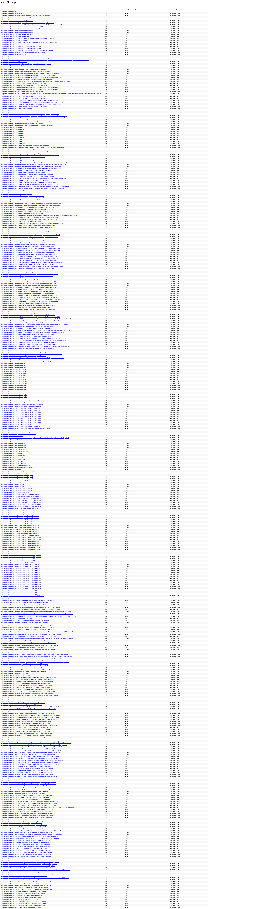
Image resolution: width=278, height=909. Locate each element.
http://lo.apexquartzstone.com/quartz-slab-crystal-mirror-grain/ (17, 424)
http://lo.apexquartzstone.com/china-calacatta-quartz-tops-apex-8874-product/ (22, 48)
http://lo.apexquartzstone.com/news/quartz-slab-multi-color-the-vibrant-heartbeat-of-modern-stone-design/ (29, 182)
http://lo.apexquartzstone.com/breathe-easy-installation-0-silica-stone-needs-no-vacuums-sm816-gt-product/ (30, 695)
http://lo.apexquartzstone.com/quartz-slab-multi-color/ (15, 430)
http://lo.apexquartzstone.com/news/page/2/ (12, 127)
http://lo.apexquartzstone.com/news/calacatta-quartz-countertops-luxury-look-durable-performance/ (27, 313)
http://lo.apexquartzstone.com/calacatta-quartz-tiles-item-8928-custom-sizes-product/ (23, 891)
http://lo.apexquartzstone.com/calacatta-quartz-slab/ (15, 36)
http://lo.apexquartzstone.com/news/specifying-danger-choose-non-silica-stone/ (22, 213)
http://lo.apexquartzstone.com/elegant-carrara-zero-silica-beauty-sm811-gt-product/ (23, 793)
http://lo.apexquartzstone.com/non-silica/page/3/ (13, 486)
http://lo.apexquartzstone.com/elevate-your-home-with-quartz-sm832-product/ (21, 823)
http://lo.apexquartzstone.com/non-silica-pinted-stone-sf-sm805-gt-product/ (21, 574)
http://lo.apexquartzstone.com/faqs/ (10, 67)
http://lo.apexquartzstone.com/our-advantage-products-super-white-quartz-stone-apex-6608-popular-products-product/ (32, 358)
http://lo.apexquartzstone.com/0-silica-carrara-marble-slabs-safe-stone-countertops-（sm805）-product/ (28, 709)
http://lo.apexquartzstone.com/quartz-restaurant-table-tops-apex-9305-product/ (22, 404)
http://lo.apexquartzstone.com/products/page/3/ (13, 365)
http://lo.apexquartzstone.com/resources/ (12, 436)
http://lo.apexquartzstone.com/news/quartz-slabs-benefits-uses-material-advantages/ (23, 119)
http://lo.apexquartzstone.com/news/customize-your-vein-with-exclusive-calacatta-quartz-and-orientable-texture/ (30, 240)
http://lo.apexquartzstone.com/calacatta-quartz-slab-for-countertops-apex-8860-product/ (24, 26)
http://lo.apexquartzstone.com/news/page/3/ (12, 129)
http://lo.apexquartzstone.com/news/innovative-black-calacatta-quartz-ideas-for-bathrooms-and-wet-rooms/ (29, 270)
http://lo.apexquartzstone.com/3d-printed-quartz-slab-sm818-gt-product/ (20, 529)
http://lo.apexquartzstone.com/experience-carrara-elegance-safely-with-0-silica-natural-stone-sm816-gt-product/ (30, 764)
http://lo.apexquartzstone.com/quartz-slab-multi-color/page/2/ (17, 432)
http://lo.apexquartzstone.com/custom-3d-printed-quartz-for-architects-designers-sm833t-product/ (27, 815)
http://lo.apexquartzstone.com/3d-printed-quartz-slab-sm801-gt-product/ (20, 562)
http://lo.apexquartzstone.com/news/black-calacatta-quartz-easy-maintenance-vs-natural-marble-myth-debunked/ (31, 277)
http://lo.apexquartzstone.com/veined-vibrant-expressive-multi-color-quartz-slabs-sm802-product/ (27, 867)
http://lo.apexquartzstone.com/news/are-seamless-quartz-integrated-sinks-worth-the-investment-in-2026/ (29, 285)
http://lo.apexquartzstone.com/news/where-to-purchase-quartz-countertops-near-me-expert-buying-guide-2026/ (30, 248)
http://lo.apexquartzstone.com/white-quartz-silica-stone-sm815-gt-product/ (20, 699)
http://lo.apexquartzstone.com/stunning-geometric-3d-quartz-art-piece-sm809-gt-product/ (24, 664)
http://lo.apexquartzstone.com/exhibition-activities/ (14, 62)
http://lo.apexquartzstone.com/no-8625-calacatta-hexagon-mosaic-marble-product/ (23, 905)
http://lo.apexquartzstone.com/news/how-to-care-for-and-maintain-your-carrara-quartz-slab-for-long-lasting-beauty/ (31, 350)
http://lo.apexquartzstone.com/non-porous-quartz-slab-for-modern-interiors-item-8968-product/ (26, 885)
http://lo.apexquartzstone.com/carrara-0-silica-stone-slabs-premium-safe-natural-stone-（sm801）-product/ (29, 725)
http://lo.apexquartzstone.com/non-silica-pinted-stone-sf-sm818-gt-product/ (21, 590)
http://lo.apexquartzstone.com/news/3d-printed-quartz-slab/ (16, 194)
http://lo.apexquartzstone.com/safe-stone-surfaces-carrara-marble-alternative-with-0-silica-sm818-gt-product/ (30, 756)
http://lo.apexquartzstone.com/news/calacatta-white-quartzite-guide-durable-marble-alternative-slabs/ (27, 264)
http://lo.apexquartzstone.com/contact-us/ (12, 56)
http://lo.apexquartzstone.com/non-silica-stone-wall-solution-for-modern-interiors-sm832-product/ (26, 854)
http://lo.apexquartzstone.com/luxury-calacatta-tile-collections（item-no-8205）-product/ (24, 622)
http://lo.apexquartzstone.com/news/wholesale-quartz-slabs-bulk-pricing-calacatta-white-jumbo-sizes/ (28, 244)
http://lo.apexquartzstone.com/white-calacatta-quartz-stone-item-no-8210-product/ (22, 596)
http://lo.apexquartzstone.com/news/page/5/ (12, 133)
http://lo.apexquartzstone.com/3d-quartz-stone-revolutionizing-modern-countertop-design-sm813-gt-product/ (29, 677)
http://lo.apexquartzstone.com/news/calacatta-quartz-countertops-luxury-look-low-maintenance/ (26, 328)
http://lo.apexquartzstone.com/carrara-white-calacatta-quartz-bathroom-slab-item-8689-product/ (26, 889)
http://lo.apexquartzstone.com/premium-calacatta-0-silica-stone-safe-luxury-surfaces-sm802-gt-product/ (28, 782)
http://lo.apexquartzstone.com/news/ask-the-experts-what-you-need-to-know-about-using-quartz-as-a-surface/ (30, 104)
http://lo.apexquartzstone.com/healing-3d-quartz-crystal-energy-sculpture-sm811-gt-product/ (25, 669)
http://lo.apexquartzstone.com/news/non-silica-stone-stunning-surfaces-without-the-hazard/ (25, 145)
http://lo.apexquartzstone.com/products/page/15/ (14, 389)
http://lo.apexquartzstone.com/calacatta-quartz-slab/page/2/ (17, 30)
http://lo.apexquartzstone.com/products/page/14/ (14, 387)
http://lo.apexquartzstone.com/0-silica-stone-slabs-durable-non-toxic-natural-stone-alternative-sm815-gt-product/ (31, 750)
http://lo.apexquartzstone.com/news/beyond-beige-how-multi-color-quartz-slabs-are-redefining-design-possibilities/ (31, 203)
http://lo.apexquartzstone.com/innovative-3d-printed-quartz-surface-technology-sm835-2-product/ (27, 817)
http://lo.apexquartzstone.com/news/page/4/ (12, 131)
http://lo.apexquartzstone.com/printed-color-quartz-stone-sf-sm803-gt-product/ (22, 537)
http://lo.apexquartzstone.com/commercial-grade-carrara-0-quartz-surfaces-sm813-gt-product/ (26, 723)
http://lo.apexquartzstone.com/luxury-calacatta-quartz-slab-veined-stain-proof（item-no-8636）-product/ (28, 643)
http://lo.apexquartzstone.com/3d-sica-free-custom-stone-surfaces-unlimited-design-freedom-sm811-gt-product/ (30, 737)
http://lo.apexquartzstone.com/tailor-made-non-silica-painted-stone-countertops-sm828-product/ (26, 856)
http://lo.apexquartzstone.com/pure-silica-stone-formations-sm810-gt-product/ (21, 705)
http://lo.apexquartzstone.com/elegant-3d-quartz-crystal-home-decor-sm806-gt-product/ (24, 665)
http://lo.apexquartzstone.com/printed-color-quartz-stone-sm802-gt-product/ (21, 494)
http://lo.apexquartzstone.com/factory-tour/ (12, 65)
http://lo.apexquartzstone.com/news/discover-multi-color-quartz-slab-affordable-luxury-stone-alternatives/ (29, 219)
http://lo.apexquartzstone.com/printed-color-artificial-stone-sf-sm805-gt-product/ (22, 500)
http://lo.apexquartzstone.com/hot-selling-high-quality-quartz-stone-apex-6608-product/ (24, 83)
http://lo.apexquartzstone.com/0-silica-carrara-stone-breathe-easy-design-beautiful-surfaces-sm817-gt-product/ (30, 758)
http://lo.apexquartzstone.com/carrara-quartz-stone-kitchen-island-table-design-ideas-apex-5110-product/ (29, 42)
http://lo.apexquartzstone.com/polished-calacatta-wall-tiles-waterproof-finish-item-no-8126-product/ (27, 768)
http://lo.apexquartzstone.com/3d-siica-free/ (12, 457)
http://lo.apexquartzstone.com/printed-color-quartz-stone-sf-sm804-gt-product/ (22, 539)
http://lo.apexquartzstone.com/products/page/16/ (14, 391)
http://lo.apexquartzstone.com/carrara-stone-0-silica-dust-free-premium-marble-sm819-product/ (26, 735)
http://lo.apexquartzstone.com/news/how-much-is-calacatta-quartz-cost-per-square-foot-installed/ (27, 289)
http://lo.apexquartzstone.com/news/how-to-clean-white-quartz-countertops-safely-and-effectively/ (27, 227)
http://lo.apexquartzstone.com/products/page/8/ (13, 371)
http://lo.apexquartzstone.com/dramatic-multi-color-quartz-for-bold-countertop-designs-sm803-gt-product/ (29, 864)
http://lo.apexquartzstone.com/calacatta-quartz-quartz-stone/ (17, 618)
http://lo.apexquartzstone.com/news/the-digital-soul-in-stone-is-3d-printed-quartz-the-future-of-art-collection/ (29, 258)
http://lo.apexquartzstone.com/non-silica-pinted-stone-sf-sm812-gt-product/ (21, 582)
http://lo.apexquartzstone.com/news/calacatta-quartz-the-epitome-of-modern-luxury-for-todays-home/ (28, 192)
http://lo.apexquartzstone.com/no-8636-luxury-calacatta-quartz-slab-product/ (21, 897)
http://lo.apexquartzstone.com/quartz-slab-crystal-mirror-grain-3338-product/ (21, 422)
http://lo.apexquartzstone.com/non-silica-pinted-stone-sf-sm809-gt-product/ (21, 578)
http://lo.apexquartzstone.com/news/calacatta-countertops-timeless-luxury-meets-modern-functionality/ (28, 176)
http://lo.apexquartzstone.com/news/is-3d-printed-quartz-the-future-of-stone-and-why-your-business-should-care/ (31, 166)
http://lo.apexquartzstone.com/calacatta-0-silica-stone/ (15, 465)
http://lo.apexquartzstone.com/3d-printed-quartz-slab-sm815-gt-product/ (20, 523)
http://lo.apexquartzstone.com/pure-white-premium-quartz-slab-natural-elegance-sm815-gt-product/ (27, 772)
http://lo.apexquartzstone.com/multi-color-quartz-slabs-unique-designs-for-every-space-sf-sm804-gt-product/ (30, 862)
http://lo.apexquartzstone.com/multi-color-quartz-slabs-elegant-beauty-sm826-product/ (24, 821)
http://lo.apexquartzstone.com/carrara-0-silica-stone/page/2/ (17, 675)
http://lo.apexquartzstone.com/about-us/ (11, 13)
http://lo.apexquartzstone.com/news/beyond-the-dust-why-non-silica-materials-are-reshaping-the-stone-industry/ (30, 184)
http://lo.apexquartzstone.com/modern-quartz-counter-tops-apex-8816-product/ (22, 91)
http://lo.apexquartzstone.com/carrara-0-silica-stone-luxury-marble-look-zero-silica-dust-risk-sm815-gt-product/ (30, 762)
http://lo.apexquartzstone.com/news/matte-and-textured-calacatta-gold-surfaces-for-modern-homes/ (27, 279)
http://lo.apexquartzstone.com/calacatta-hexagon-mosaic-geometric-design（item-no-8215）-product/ (28, 647)
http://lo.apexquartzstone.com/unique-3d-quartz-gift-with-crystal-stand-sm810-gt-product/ (24, 667)
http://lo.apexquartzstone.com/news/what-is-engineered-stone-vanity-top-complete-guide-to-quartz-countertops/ (30, 299)
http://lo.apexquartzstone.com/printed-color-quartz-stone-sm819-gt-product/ (21, 558)
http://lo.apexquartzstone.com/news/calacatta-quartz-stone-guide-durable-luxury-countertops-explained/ (28, 233)
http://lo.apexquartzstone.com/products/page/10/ (14, 383)
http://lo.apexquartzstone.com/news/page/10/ (13, 143)
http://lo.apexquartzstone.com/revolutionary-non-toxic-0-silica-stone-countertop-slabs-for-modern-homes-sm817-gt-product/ (34, 745)
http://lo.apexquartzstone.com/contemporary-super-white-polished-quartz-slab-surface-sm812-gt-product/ (29, 780)
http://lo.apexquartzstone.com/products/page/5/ (13, 369)
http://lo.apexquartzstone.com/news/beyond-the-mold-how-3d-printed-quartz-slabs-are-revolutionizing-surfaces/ (30, 153)
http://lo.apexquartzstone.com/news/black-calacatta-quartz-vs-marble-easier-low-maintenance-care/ (27, 293)
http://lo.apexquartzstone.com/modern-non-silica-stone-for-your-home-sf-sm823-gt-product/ (25, 844)
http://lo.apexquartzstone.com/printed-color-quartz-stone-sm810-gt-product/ (21, 543)
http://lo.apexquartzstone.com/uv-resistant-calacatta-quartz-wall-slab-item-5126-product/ (24, 887)
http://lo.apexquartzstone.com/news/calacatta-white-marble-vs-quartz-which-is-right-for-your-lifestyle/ (28, 348)
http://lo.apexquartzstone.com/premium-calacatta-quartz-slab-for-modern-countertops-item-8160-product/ (29, 874)
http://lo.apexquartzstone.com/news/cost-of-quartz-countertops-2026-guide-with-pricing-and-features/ (28, 252)
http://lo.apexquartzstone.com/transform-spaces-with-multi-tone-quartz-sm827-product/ (24, 825)
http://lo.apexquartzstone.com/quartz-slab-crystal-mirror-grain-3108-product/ (21, 412)
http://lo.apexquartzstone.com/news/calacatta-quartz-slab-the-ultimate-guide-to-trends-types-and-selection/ (29, 217)
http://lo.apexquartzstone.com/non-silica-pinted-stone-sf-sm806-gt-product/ (21, 576)
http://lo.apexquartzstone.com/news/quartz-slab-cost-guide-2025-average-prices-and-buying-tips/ (27, 229)
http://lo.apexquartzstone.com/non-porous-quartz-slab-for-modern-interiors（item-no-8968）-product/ (28, 625)
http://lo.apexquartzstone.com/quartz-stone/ (12, 461)
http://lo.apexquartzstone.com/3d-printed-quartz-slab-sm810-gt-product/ (20, 518)
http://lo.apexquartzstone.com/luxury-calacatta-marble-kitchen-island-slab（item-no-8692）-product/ (27, 600)
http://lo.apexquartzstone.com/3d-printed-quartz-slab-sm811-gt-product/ (20, 516)
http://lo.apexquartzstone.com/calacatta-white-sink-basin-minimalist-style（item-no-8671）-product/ (27, 652)
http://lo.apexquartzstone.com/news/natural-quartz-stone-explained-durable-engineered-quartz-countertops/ (29, 301)
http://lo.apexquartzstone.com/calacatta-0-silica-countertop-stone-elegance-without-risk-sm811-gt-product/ (29, 789)
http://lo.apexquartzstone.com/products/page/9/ (13, 377)
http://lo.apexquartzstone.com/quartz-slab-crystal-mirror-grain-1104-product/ (21, 406)
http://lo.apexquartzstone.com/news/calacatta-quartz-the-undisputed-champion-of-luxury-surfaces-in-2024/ (29, 207)
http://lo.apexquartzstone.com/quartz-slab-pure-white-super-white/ (18, 434)
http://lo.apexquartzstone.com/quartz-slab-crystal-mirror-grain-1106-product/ (21, 408)
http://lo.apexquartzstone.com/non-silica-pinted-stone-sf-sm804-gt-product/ (21, 572)
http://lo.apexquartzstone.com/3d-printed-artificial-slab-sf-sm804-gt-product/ (21, 498)
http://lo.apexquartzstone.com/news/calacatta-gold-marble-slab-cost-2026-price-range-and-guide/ (27, 326)
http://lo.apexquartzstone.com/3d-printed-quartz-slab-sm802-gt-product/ (20, 508)
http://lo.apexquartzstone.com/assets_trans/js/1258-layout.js (17, 21)
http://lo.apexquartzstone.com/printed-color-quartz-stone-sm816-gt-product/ (21, 553)
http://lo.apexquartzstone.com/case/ (10, 44)
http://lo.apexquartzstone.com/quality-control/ (13, 402)
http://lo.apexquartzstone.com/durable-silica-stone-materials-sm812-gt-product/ (22, 701)
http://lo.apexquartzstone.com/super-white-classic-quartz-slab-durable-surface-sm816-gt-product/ (27, 774)
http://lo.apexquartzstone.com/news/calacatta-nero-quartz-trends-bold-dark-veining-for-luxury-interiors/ (28, 268)
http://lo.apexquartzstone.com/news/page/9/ (12, 141)
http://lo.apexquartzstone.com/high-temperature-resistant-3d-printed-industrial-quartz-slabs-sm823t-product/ (29, 805)
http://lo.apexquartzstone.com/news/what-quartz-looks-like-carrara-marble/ (21, 221)
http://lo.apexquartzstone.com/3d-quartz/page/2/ (13, 455)
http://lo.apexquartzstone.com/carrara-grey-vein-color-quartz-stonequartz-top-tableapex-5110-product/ (28, 38)
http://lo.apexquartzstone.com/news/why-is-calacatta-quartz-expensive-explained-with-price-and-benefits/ (29, 260)
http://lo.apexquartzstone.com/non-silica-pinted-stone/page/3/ (17, 490)
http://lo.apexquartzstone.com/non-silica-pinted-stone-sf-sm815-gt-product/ (21, 586)
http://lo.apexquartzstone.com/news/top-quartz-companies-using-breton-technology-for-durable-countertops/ (29, 237)
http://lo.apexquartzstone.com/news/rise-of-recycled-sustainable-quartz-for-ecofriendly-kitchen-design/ (28, 305)
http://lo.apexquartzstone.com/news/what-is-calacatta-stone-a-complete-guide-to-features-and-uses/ (27, 303)
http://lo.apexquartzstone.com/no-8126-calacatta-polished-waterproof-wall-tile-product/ (24, 903)
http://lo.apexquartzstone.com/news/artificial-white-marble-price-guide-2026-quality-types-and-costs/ (27, 246)
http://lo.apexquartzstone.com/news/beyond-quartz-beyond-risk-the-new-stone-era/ (23, 172)
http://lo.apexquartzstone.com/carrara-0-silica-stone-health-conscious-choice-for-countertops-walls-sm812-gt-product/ (32, 760)
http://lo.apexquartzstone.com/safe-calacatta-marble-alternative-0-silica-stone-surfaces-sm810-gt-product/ (29, 787)
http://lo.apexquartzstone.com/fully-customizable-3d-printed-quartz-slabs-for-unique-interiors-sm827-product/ (30, 838)
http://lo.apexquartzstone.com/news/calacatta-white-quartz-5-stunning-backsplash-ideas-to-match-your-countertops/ (32, 322)
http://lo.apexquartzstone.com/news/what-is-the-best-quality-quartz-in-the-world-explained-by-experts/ (28, 315)
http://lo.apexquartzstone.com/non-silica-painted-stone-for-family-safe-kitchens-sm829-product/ (26, 850)
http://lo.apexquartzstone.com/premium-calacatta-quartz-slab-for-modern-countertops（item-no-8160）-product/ (30, 607)
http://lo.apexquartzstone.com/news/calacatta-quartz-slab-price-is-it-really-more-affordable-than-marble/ (28, 342)
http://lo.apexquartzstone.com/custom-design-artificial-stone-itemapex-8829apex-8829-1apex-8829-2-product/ (30, 58)
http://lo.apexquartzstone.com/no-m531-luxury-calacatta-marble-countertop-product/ (23, 901)
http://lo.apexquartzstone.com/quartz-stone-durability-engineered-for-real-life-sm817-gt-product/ (26, 683)
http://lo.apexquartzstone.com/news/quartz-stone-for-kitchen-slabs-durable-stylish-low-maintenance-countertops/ (31, 250)
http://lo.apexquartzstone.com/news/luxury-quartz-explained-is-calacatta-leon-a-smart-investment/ (27, 276)
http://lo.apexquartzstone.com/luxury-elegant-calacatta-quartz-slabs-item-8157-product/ (24, 876)
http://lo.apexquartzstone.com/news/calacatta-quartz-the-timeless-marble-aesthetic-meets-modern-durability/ (30, 256)
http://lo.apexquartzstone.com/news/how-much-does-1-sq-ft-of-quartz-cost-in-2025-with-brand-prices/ (28, 242)
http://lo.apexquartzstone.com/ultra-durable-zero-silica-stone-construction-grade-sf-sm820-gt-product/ (28, 689)
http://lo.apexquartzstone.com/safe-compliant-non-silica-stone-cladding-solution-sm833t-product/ (26, 852)
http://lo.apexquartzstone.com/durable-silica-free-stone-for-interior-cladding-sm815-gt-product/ (26, 721)
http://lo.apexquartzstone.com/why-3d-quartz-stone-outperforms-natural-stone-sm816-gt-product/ (27, 681)
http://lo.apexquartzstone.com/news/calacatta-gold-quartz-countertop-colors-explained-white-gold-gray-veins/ (30, 297)
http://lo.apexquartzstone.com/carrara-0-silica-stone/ (15, 673)
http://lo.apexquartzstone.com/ (9, 11)
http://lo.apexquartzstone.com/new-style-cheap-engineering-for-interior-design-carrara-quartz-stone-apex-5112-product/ (33, 102)
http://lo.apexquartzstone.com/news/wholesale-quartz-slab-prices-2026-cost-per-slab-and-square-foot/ (28, 334)
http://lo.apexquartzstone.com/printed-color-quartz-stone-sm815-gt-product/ (21, 551)
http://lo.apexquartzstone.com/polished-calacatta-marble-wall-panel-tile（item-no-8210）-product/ (26, 598)
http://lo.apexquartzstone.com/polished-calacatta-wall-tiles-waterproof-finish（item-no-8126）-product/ (28, 649)
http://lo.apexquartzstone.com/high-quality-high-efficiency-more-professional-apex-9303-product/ (26, 79)
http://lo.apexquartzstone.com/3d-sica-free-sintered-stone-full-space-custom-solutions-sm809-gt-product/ (29, 754)
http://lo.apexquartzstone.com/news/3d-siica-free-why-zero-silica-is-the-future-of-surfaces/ (25, 180)
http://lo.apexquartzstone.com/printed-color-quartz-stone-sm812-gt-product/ (21, 547)
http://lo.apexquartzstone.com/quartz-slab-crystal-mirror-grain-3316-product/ (21, 414)
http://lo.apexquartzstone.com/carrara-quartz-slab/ (14, 40)
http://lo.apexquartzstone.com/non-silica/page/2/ (13, 484)
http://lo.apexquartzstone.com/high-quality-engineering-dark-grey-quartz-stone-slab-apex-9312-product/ (28, 75)
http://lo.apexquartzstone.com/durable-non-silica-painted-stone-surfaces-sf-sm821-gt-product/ (26, 840)
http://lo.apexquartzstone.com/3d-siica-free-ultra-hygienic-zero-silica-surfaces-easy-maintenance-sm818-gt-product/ (32, 741)
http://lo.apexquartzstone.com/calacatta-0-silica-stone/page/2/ (17, 467)
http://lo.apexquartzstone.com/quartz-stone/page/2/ (14, 463)
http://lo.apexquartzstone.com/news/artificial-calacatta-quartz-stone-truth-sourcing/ (23, 157)
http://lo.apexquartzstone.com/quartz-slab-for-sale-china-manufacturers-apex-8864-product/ (25, 428)
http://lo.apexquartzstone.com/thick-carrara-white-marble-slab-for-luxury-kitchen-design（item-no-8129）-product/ (31, 634)
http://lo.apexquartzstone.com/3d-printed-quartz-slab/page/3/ (17, 477)
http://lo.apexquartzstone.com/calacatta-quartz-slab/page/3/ (17, 32)
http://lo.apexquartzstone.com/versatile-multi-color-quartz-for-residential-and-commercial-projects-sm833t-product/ (31, 834)
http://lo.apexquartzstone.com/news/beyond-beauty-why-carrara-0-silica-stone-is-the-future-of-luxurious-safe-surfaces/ (32, 147)
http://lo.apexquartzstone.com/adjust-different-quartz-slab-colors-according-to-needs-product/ (26, 15)
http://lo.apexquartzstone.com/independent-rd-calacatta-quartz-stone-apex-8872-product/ (24, 85)
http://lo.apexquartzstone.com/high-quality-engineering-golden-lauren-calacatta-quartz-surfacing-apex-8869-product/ (31, 77)
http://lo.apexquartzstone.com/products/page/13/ (14, 385)
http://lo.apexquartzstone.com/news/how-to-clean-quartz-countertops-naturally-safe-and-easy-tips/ (27, 291)
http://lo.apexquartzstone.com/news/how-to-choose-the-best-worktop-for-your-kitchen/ (24, 106)
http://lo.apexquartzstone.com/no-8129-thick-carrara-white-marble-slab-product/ (22, 895)
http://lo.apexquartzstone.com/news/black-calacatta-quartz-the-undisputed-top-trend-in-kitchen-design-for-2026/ (30, 317)
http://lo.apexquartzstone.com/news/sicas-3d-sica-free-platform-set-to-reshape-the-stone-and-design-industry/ (30, 205)
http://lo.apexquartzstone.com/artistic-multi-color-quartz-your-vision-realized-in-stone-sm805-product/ (28, 866)
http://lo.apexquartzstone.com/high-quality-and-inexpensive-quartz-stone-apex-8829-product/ (25, 71)
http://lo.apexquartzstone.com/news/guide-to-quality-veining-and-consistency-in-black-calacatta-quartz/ (28, 281)
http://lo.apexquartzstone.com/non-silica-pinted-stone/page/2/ (17, 488)
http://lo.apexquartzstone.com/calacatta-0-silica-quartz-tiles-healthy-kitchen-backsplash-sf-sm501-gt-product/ (30, 717)
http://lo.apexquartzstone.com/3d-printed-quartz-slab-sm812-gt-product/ (20, 519)
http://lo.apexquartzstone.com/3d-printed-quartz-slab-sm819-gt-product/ (20, 531)
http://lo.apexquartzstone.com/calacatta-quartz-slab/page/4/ (17, 34)
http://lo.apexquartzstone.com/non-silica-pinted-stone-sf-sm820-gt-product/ (21, 594)
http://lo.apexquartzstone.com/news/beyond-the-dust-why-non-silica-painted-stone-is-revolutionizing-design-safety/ (31, 168)
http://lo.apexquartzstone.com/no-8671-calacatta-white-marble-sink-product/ (21, 907)
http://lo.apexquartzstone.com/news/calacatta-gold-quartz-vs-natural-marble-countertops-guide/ (26, 336)
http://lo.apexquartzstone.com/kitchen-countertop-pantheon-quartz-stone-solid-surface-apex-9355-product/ (29, 89)
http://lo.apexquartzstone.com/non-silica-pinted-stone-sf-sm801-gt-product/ (21, 566)
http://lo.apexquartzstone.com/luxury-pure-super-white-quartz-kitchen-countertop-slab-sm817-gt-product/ (29, 776)
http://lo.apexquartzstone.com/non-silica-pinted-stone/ (15, 492)
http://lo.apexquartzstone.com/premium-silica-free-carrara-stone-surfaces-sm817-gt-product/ (25, 729)
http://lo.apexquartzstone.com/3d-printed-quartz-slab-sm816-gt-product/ (20, 525)
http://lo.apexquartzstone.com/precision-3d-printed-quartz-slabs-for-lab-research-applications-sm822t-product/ (30, 801)
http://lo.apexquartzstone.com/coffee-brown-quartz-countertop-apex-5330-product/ (23, 52)
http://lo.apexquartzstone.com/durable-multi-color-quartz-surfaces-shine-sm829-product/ (24, 828)
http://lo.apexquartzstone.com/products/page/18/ (14, 395)
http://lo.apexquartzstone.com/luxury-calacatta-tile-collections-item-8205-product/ (22, 883)
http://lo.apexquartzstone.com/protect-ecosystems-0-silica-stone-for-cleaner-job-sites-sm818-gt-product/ (29, 691)
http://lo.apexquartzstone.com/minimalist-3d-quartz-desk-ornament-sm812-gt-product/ (23, 671)
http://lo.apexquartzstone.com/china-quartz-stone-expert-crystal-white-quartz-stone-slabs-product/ (27, 50)
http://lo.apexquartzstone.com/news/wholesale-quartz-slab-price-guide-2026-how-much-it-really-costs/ (28, 272)
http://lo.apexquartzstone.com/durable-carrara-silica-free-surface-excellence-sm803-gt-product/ (26, 795)
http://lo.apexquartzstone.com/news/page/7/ (12, 137)
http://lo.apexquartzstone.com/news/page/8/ (12, 139)
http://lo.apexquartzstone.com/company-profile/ (13, 54)
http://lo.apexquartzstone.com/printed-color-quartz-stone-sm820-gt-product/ (21, 560)
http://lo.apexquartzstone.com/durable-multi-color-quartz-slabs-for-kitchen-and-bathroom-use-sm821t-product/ (30, 836)
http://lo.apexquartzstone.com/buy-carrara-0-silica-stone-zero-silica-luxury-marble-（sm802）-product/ (28, 713)
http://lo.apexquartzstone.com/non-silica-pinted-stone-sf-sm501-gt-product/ (21, 564)
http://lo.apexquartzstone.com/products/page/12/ (14, 381)
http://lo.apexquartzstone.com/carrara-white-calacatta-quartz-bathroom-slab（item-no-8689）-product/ (28, 627)
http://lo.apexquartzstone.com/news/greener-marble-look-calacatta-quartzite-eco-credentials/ (25, 307)
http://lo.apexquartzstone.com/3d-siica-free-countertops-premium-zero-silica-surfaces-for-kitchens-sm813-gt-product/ (32, 739)
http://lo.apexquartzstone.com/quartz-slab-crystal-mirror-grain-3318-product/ (21, 416)
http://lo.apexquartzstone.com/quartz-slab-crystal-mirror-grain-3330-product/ (21, 418)
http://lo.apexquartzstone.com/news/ (10, 112)
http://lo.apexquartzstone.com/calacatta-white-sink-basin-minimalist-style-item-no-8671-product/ (26, 766)
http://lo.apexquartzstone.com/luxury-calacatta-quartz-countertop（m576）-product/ (23, 604)
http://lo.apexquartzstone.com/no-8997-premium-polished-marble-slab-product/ (22, 872)
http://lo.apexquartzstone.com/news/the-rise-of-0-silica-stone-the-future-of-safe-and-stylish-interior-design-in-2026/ (31, 354)
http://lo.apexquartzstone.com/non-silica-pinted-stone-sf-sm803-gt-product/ (21, 570)
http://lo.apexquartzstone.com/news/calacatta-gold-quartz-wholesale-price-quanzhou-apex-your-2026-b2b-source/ (31, 338)
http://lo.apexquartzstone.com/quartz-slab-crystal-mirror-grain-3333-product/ (21, 420)
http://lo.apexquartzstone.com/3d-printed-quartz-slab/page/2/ (17, 475)
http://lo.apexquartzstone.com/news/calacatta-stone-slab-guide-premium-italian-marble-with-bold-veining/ (28, 283)
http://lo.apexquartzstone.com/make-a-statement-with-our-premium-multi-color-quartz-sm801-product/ (28, 860)
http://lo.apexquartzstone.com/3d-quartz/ (12, 453)
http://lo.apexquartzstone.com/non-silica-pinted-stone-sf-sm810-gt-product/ (21, 580)
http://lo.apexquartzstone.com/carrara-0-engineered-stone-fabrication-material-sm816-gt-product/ (26, 727)
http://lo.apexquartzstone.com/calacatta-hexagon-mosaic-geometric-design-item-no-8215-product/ (27, 770)
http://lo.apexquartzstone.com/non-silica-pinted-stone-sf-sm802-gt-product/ (21, 568)
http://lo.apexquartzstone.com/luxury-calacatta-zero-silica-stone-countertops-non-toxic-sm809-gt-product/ (29, 719)
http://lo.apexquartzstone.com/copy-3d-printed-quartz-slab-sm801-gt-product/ (21, 473)
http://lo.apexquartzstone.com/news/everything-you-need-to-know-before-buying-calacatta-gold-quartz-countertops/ (31, 320)
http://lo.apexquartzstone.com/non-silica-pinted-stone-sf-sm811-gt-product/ (21, 504)
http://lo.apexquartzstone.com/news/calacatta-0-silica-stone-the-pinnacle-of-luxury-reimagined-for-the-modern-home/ (32, 223)
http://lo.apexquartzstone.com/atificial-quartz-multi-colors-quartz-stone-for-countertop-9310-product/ (27, 23)
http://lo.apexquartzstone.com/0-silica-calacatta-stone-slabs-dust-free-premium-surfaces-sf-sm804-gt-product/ (30, 715)
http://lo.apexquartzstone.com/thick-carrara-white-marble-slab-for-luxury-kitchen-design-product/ (26, 640)
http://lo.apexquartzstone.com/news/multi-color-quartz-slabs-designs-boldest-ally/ (22, 123)
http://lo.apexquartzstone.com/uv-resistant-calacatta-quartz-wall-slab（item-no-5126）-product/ (26, 629)
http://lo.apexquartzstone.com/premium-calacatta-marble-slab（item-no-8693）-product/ (24, 602)
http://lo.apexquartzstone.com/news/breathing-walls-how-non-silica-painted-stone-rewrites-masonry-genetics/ (30, 155)
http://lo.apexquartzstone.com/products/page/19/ (14, 397)
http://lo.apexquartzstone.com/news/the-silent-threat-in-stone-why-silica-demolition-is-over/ (25, 158)
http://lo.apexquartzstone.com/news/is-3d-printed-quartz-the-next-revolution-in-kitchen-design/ (26, 190)
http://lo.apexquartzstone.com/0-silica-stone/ (13, 443)
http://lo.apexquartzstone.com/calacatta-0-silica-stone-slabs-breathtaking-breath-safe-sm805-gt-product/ (28, 784)
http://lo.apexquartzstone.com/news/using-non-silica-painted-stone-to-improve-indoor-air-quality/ (26, 211)
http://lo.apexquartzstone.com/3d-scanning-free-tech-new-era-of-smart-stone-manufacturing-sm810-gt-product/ (30, 752)
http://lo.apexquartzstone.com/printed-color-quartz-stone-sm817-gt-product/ (21, 555)
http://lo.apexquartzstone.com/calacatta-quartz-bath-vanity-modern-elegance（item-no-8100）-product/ (28, 636)
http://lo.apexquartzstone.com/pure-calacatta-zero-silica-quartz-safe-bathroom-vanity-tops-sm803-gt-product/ (30, 711)
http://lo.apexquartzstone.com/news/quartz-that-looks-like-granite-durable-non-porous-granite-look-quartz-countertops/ (32, 266)
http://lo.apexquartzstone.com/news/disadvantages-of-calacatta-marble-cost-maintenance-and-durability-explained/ (31, 262)
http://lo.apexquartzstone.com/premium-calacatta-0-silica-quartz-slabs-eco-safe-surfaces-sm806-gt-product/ (30, 706)
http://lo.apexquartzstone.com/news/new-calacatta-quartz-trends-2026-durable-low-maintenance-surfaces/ (29, 295)
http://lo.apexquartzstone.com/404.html (11, 439)
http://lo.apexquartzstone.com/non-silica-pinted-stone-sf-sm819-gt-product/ (21, 592)
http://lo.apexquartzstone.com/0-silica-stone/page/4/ (14, 449)
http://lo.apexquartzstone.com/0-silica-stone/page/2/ (14, 445)
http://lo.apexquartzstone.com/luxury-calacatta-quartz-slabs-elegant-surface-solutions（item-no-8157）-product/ (31, 609)
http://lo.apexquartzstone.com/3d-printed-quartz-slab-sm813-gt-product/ (20, 521)
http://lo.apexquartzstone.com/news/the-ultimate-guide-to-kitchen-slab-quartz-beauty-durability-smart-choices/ (30, 114)
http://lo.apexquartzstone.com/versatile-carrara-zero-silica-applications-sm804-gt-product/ (25, 797)
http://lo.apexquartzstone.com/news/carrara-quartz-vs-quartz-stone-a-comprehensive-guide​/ (25, 151)
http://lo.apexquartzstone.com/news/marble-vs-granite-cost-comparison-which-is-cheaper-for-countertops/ (29, 254)
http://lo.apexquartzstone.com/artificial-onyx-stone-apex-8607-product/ (19, 19)
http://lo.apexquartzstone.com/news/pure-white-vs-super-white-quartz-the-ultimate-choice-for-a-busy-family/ (29, 209)
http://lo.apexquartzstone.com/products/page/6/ (13, 375)
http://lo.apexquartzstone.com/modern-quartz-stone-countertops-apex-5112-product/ (23, 96)
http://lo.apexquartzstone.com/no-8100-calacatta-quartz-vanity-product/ (20, 899)
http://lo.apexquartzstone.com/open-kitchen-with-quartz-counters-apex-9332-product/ (23, 356)
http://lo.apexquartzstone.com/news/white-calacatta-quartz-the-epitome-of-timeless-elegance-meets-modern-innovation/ (32, 188)
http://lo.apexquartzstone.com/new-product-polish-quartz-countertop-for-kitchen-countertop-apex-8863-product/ (30, 100)
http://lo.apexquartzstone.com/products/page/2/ (13, 363)
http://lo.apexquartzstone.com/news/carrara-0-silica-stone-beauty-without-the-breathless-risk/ (26, 170)
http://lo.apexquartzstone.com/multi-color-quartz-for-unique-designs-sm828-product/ (23, 826)
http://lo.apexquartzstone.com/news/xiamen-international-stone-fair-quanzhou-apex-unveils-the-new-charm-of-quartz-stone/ (33, 340)
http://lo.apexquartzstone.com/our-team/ (11, 359)
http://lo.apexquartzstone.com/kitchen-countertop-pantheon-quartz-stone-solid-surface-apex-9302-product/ (29, 87)
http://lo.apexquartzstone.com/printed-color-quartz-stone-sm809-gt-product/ (21, 541)
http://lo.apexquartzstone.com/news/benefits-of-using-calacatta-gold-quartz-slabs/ (22, 196)
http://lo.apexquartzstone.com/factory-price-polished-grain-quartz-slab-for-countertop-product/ (26, 64)
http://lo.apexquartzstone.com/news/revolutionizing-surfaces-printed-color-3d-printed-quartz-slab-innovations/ (30, 149)
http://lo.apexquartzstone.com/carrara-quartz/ (13, 459)
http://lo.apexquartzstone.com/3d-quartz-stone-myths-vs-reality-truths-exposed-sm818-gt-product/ (27, 685)
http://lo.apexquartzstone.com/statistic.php (12, 469)
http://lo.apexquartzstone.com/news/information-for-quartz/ (16, 108)
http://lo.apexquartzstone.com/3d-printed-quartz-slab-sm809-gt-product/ (20, 514)
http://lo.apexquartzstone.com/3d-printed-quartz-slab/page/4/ (17, 478)
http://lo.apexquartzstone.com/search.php (12, 441)
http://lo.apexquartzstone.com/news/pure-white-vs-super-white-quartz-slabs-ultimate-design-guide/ (27, 174)
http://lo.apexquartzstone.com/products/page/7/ (13, 373)
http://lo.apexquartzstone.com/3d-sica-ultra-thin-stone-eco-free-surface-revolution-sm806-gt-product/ (28, 748)
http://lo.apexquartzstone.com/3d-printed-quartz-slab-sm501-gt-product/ (20, 471)
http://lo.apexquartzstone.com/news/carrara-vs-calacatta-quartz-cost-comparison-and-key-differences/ (28, 287)
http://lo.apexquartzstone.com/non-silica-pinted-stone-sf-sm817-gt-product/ (21, 506)
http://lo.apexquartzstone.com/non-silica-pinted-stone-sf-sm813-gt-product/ (21, 584)
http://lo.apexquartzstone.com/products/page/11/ (14, 379)
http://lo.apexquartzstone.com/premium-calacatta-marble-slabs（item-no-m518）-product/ (25, 620)
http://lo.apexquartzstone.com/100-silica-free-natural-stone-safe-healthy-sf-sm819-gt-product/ (26, 687)
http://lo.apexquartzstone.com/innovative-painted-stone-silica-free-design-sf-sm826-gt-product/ (26, 842)
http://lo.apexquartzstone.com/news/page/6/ (12, 135)
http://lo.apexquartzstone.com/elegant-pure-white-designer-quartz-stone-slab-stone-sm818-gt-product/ (28, 778)
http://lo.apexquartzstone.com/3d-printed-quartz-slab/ (15, 480)
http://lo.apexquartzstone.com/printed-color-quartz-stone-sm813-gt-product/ (21, 549)
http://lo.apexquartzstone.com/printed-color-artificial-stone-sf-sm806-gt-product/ (22, 502)
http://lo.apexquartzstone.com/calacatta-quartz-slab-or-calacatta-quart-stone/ (21, 28)
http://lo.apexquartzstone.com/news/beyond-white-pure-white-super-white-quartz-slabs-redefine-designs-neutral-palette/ (33, 117)
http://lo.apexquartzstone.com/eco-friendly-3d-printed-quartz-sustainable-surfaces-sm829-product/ (27, 811)
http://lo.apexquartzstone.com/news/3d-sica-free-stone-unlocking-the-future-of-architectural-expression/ (28, 160)
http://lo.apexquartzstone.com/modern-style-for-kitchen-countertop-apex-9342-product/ (24, 98)
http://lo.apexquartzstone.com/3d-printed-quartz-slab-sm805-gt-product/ (20, 510)
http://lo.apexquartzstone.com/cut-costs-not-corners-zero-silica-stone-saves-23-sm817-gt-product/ (27, 693)
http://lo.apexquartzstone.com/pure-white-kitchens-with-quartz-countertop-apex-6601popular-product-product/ (30, 400)
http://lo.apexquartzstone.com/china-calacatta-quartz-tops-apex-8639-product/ (22, 46)
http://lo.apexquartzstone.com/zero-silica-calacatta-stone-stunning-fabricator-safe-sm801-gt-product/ (27, 785)
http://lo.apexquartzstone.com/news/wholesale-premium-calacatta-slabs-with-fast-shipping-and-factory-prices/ (30, 231)
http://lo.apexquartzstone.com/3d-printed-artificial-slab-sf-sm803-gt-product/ (21, 496)
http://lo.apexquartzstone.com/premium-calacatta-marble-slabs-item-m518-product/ (23, 879)
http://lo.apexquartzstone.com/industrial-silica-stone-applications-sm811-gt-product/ (23, 703)
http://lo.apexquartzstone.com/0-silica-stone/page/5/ (14, 451)
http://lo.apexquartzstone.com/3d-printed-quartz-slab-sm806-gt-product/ (20, 512)
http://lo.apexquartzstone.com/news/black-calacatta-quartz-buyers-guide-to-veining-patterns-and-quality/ (28, 309)
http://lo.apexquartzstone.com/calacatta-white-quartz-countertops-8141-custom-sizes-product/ (26, 881)
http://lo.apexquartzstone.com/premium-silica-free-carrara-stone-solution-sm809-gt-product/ (25, 799)
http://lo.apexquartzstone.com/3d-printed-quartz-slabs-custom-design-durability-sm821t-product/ (26, 813)
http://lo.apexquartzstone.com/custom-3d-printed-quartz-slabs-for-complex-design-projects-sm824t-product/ (29, 803)
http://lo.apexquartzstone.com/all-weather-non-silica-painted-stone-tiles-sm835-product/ (24, 858)
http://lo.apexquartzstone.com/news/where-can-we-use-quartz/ (17, 110)
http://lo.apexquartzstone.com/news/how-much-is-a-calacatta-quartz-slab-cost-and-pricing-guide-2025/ (28, 225)
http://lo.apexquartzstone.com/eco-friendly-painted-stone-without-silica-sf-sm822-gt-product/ (25, 846)
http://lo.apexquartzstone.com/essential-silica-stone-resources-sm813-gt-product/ (22, 697)
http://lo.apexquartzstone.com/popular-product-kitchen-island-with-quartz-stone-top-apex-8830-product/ (28, 361)
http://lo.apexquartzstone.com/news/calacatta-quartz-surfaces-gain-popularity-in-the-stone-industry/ (27, 201)
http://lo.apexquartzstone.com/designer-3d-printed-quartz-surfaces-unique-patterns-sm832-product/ (27, 809)
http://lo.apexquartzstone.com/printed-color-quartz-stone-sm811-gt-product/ (21, 545)
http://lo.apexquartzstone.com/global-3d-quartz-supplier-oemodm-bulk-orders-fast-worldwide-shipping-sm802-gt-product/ (33, 658)
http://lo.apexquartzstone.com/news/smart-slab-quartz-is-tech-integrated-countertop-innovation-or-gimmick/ (29, 274)
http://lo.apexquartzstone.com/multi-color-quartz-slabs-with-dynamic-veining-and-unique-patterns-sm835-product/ (31, 830)
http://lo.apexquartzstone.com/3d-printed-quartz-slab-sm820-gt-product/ (20, 533)
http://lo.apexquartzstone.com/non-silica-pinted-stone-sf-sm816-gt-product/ (21, 588)
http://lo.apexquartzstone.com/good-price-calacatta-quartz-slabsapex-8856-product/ (23, 69)
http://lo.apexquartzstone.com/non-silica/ (11, 482)
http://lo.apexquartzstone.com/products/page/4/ (13, 367)
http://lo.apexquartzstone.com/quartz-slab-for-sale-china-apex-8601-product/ (21, 426)
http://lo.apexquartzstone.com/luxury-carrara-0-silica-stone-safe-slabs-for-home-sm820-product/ (26, 731)
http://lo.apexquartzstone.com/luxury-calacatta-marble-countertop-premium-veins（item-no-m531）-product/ (29, 645)
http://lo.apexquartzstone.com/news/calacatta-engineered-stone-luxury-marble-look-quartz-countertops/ (28, 344)
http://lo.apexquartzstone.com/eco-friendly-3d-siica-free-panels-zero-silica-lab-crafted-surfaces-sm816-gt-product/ (31, 746)
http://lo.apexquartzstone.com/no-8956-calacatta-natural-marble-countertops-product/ (23, 893)
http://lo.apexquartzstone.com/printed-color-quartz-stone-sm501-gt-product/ (21, 535)
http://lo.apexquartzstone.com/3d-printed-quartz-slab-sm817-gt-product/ (20, 527)
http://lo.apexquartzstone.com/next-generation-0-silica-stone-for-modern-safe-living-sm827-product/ (27, 832)
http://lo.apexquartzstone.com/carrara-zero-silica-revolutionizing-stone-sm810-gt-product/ (24, 791)
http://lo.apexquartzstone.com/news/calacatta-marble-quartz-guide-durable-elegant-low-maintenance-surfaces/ (30, 235)
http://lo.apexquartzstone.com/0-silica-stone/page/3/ (14, 447)
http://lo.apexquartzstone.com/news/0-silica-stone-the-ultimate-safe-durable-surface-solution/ (25, 199)
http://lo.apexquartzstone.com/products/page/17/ (14, 393)
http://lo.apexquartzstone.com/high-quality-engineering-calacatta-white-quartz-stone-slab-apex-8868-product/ (30, 73)
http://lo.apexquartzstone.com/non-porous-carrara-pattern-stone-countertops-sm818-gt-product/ (26, 733)
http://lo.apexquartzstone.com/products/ (11, 398)
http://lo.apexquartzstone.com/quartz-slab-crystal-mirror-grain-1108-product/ (21, 410)
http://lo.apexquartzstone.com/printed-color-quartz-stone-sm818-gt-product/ (21, 557)
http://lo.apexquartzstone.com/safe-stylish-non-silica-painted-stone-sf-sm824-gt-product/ (24, 848)
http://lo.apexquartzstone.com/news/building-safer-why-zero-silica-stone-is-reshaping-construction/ (27, 125)
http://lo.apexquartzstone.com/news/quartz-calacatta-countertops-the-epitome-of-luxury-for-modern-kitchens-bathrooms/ (33, 197)
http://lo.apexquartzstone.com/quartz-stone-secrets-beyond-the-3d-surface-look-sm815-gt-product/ (27, 679)
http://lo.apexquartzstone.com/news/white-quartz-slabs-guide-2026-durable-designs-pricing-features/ (27, 238)
